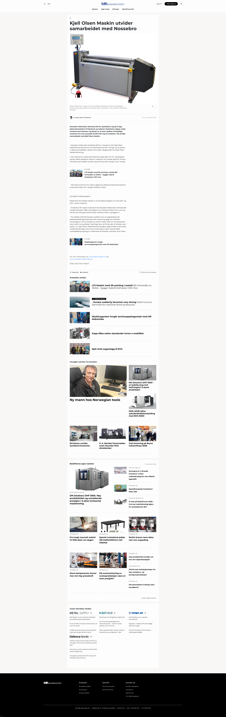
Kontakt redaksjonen (132, 686)
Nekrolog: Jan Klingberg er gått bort (112, 617)
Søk (49, 4)
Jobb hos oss (130, 693)
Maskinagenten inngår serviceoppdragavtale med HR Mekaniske (101, 243)
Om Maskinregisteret (132, 696)
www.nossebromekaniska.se (81, 259)
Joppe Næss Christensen (83, 117)
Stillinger (115, 9)
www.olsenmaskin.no (97, 257)
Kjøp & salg (105, 9)
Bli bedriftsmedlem (85, 686)
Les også (87, 169)
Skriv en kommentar (149, 272)
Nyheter (95, 9)
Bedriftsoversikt (128, 9)
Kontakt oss (129, 689)
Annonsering (83, 689)
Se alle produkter (84, 693)
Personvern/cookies (108, 686)
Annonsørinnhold (107, 689)
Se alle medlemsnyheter (148, 598)
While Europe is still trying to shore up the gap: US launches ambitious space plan (83, 643)
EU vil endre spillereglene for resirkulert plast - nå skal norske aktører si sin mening (110, 624)
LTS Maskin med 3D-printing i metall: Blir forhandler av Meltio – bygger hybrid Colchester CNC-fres (101, 174)
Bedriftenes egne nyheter (82, 464)
